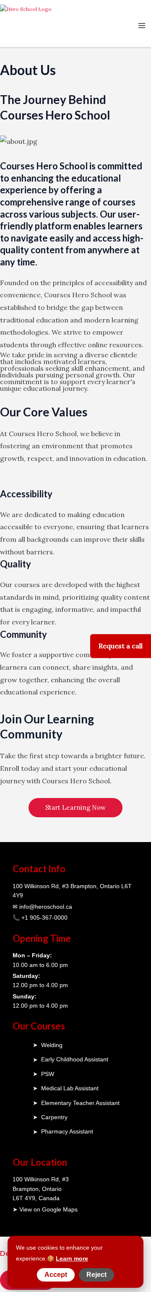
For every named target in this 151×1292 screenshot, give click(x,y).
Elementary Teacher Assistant (80, 1103)
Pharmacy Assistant (67, 1131)
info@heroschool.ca (45, 906)
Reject (96, 1274)
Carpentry (54, 1117)
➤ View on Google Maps (45, 1209)
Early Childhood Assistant (74, 1059)
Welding (51, 1045)
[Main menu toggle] (142, 25)
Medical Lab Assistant (70, 1088)
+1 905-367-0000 (44, 917)
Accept (55, 1274)
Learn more (72, 1258)
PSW (47, 1074)
